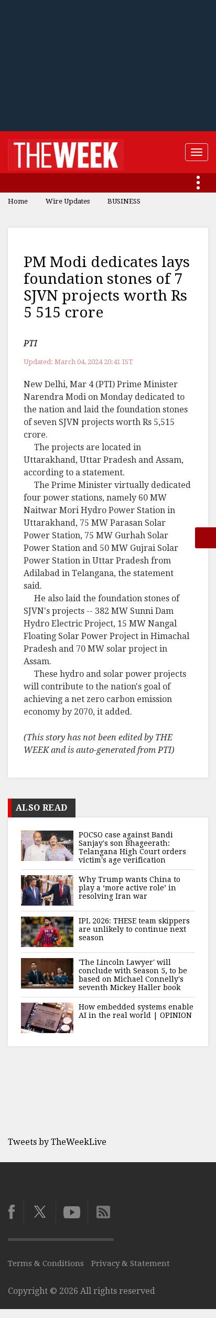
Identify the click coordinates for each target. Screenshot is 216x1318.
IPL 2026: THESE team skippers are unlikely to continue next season (134, 929)
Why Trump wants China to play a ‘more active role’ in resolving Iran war (129, 887)
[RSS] (101, 1212)
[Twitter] (40, 1212)
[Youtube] (72, 1212)
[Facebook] (16, 1212)
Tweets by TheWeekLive (57, 1142)
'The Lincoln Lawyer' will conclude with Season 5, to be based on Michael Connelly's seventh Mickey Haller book (133, 975)
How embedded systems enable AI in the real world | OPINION (136, 1011)
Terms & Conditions (46, 1263)
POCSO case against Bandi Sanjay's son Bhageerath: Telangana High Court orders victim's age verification (132, 847)
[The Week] (66, 152)
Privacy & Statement (130, 1263)
